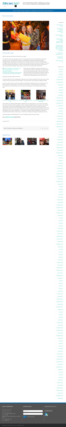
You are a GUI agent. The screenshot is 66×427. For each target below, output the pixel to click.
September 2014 (60, 367)
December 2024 (60, 79)
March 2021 (60, 165)
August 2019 (60, 215)
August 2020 (60, 184)
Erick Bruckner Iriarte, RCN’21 (60, 57)
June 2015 (61, 343)
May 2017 (61, 286)
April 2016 (61, 317)
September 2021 (60, 152)
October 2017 (60, 272)
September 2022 (60, 126)
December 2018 (60, 236)
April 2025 (61, 74)
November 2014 (60, 361)
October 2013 (60, 393)
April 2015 (61, 348)
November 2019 (60, 207)
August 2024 (60, 84)
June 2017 (61, 283)
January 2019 (60, 233)
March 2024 (60, 95)
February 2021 (60, 168)
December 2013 (60, 387)
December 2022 (60, 121)
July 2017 (61, 280)
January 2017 (60, 296)
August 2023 (60, 105)
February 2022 (60, 139)
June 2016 (61, 312)
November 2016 (60, 301)
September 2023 (60, 103)
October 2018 (60, 241)
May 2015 (61, 346)
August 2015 (60, 338)
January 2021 (60, 171)
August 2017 (60, 278)
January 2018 (60, 265)
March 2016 (60, 320)
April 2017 (61, 288)
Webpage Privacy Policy (50, 406)
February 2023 (60, 116)
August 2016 (60, 309)
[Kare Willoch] (13, 68)
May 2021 (61, 160)
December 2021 (60, 144)
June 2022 (61, 129)
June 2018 (61, 252)
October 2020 (60, 178)
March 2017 (60, 291)
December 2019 (60, 205)
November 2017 (60, 270)
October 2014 (60, 364)
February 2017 (60, 293)
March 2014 (60, 380)
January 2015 (60, 356)
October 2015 (60, 333)
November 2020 (60, 176)
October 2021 (60, 150)
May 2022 (61, 131)
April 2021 (61, 163)
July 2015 (61, 340)
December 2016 (60, 299)
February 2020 (60, 199)
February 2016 (60, 322)
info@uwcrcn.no (8, 419)
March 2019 (60, 228)
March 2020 (60, 197)
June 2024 (61, 87)
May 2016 (61, 314)
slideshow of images (9, 117)
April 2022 (61, 134)
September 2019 (60, 212)
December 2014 (60, 359)
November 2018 (60, 238)
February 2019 (60, 231)
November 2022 (60, 124)
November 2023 (60, 100)
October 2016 (60, 304)
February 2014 (60, 382)
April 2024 (61, 92)
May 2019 (61, 223)
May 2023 (61, 111)
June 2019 (61, 220)
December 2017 (60, 267)
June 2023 (61, 108)
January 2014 (60, 385)
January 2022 (60, 142)
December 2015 (60, 327)
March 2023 (60, 113)
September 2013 (60, 395)
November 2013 (60, 390)
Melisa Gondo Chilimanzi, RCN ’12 (59, 53)
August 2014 (60, 369)
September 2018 (60, 244)
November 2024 (60, 82)
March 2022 (60, 137)
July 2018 (61, 249)
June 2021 (61, 158)
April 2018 (61, 257)
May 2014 (61, 374)
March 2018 (60, 259)
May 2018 (61, 254)
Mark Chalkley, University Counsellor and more (60, 30)
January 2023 (60, 118)
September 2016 (60, 306)
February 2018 (60, 262)
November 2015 (60, 330)
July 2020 (61, 186)
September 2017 (60, 275)
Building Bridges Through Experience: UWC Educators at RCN (59, 40)
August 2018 (60, 246)
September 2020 (60, 181)
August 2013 (60, 398)
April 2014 (61, 377)
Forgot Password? (31, 416)
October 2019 (60, 210)
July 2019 (61, 218)
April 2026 (61, 71)
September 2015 (60, 335)
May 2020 (61, 191)
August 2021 (60, 155)
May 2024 (61, 90)
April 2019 (61, 225)
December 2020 (60, 173)
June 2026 (61, 69)
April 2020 (61, 194)
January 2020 (60, 202)
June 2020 (61, 189)
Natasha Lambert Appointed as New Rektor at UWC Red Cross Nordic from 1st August (59, 48)
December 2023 (60, 97)
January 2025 (60, 77)
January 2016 (60, 325)
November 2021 (60, 147)
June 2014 (61, 372)
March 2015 (60, 351)
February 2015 (60, 353)
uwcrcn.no (6, 420)
